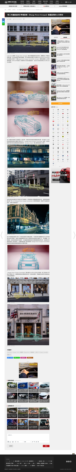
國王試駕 (17, 461)
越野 (20, 463)
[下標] (34, 442)
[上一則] (1, 235)
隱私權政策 (11, 469)
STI (49, 461)
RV (25, 461)
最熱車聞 (65, 37)
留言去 (30, 357)
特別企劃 (57, 3)
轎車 (27, 463)
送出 (46, 446)
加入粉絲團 (11, 357)
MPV (27, 461)
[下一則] (74, 235)
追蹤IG (24, 357)
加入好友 (17, 357)
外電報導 (39, 3)
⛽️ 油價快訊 (46, 6)
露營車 (33, 465)
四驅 (33, 463)
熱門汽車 (22, 3)
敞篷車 (21, 352)
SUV (18, 352)
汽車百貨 (42, 465)
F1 (14, 463)
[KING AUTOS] (11, 2)
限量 (51, 461)
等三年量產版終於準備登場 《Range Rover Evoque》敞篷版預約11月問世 (30, 9)
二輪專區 (57, 1)
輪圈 (13, 461)
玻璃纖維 (43, 463)
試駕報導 (39, 1)
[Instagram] (69, 461)
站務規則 (18, 469)
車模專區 (28, 1)
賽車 (11, 461)
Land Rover (9, 352)
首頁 (5, 9)
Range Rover (26, 352)
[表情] (38, 442)
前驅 (29, 463)
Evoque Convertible (44, 352)
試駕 (37, 461)
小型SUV (37, 352)
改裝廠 (12, 465)
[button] (10, 442)
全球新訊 (13, 9)
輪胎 (9, 461)
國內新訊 (34, 3)
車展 (43, 461)
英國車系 (32, 352)
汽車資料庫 (28, 3)
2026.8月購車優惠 (63, 6)
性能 (12, 463)
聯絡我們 (6, 469)
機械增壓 (40, 461)
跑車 (25, 463)
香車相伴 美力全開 (13, 6)
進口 (18, 463)
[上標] (32, 442)
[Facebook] (67, 461)
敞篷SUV (9, 354)
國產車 (35, 461)
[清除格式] (16, 442)
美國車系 (22, 465)
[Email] (70, 461)
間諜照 (34, 1)
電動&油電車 (45, 1)
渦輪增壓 (46, 461)
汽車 (22, 463)
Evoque (14, 352)
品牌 (35, 463)
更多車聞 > (60, 103)
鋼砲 (51, 463)
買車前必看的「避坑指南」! (29, 6)
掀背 (36, 465)
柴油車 (38, 465)
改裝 (21, 461)
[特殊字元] (36, 442)
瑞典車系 (28, 465)
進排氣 (46, 463)
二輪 (49, 463)
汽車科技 (51, 1)
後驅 (31, 463)
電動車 (20, 465)
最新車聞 (22, 1)
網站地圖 (15, 469)
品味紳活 (51, 3)
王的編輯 (9, 19)
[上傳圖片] (8, 442)
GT (30, 465)
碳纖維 (38, 463)
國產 (16, 463)
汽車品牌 (45, 3)
